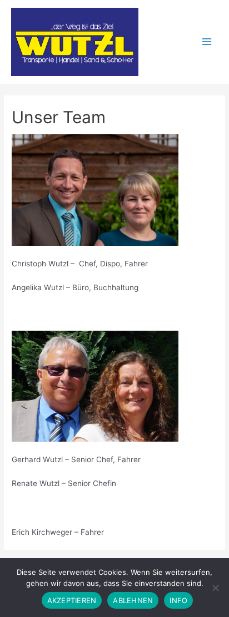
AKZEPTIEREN (72, 600)
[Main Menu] (207, 42)
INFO (178, 600)
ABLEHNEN (133, 600)
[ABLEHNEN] (215, 587)
